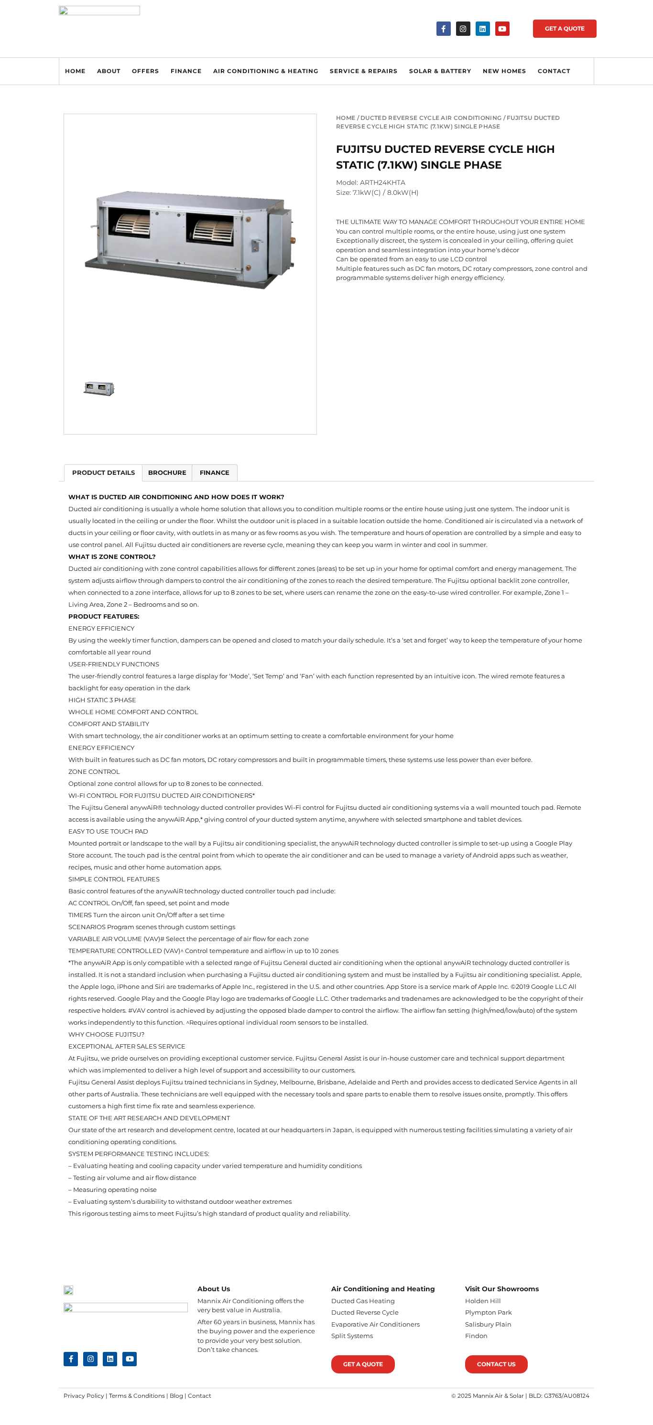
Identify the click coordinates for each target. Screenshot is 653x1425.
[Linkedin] (483, 28)
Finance (186, 71)
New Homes (504, 71)
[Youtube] (502, 28)
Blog (176, 1395)
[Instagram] (463, 28)
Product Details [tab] (103, 472)
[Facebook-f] (443, 28)
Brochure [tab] (167, 472)
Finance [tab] (214, 472)
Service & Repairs (364, 71)
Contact (554, 71)
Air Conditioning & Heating (265, 71)
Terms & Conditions (137, 1395)
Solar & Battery (440, 71)
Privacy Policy (84, 1395)
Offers (145, 71)
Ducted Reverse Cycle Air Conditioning (430, 117)
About (108, 71)
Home (75, 71)
